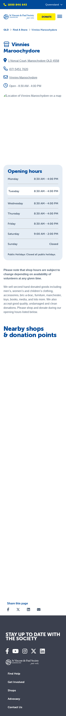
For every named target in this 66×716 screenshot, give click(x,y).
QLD (6, 29)
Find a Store (20, 29)
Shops (12, 690)
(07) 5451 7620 (18, 69)
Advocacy (14, 698)
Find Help (14, 673)
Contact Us (15, 707)
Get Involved (16, 682)
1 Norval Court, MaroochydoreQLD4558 (33, 60)
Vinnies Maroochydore (23, 77)
